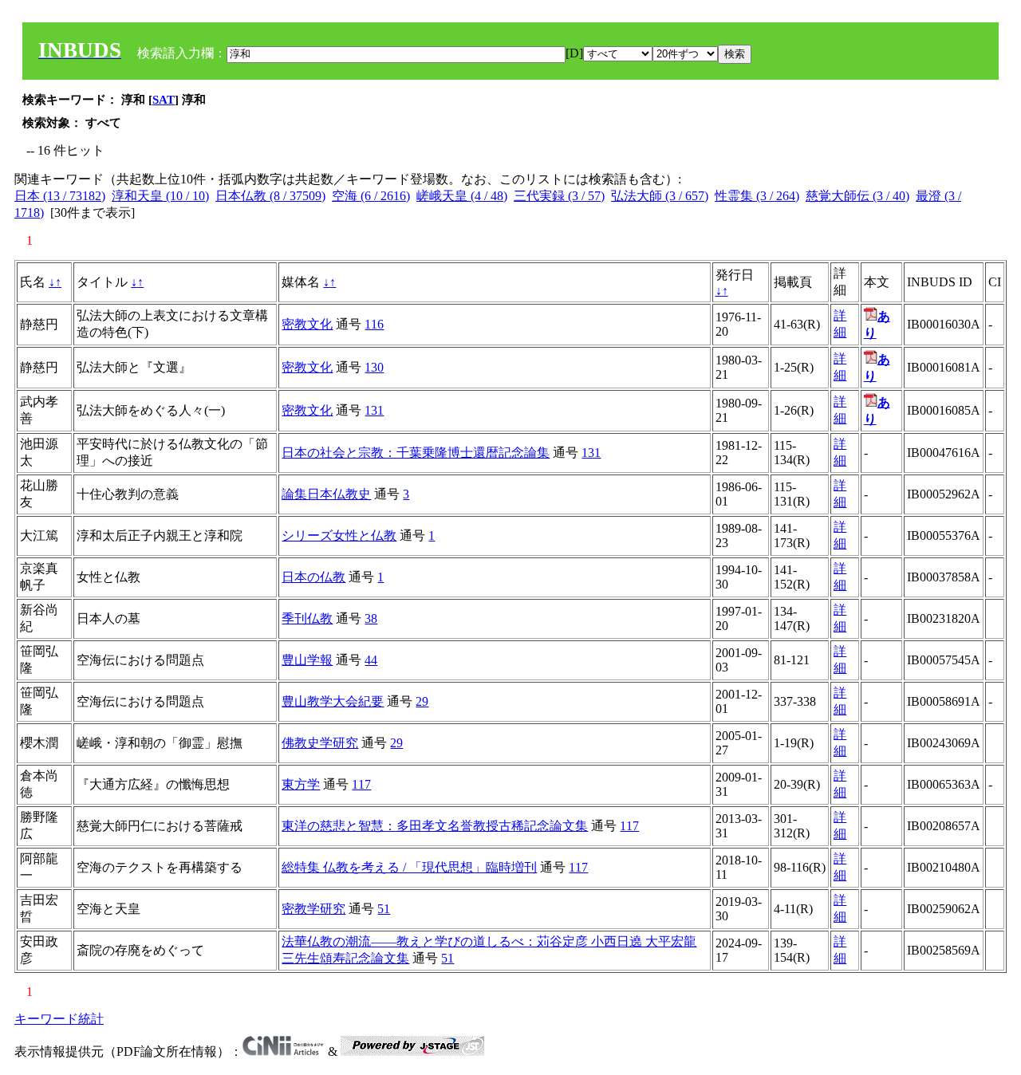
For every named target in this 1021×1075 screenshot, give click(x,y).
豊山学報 (307, 660)
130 (374, 367)
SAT (163, 99)
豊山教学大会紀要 (333, 701)
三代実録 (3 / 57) (559, 196)
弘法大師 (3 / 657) (659, 196)
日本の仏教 (313, 577)
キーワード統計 (59, 1019)
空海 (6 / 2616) (371, 196)
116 (374, 324)
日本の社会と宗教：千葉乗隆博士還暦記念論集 (416, 452)
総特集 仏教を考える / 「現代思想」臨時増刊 (409, 867)
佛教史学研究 (320, 743)
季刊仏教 (307, 618)
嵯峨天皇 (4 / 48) (461, 196)
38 (371, 618)
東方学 (301, 784)
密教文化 (307, 324)
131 (374, 410)
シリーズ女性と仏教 (339, 535)
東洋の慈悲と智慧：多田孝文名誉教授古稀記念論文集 (435, 826)
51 (383, 909)
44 (371, 660)
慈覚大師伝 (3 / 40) (857, 196)
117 (361, 784)
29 (422, 701)
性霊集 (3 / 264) (757, 196)
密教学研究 (313, 909)
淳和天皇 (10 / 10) (160, 196)
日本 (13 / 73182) (59, 196)
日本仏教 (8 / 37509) (270, 196)
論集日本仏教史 (326, 494)
